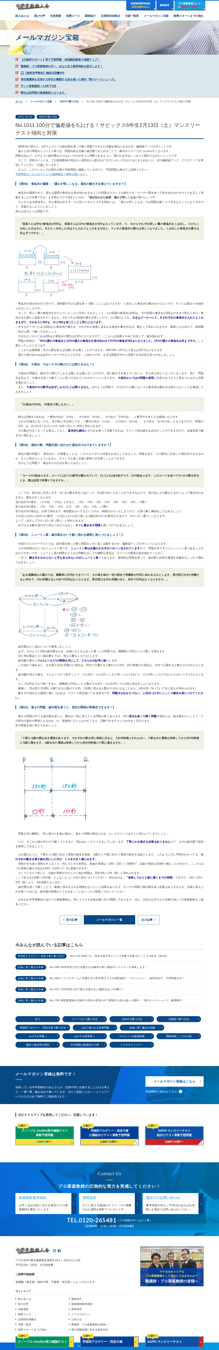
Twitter (54, 1251)
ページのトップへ (209, 1341)
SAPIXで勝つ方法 (48, 117)
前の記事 (72, 919)
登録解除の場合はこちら (161, 1091)
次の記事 (147, 919)
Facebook (59, 1251)
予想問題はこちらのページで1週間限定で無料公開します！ (51, 174)
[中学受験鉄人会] (32, 6)
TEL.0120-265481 (92, 1220)
